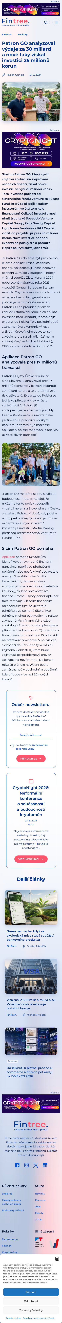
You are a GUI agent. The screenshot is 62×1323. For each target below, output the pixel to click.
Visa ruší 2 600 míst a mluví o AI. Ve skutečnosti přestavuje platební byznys (31, 1004)
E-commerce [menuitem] (10, 1239)
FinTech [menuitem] (7, 1245)
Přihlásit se (28, 758)
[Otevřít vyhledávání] (46, 22)
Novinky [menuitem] (40, 1193)
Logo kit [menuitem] (7, 1193)
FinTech (7, 34)
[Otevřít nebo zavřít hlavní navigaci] (56, 22)
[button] (57, 1258)
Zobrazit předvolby (31, 1310)
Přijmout (31, 1292)
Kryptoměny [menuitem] (9, 1252)
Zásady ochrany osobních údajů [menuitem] (11, 1202)
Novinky (22, 34)
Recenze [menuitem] (40, 1200)
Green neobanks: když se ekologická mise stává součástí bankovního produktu (30, 935)
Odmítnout (31, 1301)
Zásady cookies (13, 1318)
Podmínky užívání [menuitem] (13, 1210)
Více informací (28, 859)
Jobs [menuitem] (38, 1206)
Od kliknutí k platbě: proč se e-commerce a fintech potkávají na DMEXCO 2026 (30, 1072)
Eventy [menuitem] (39, 1213)
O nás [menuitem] (38, 1219)
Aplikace (8, 557)
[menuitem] (17, 1165)
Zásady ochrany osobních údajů (38, 1318)
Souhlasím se (32, 746)
